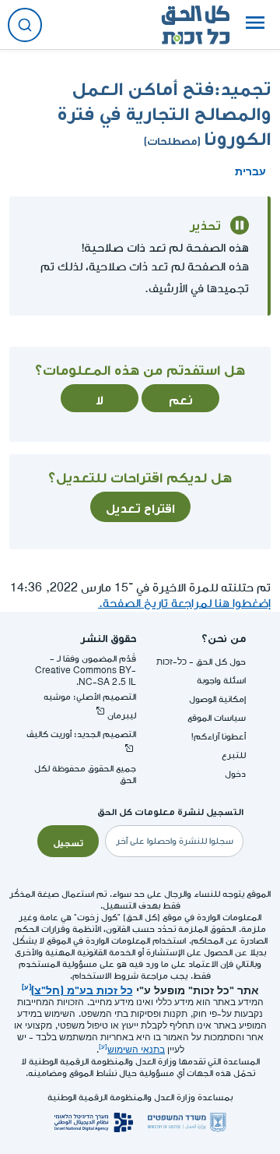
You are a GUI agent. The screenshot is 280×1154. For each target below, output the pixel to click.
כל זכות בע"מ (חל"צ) (82, 988)
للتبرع (234, 755)
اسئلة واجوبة (221, 681)
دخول (235, 774)
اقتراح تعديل (140, 506)
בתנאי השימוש (136, 1050)
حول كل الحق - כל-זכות (201, 662)
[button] (255, 25)
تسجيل (68, 841)
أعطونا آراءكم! (218, 737)
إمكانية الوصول (217, 699)
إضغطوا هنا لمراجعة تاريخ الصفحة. (184, 603)
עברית (250, 169)
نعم (181, 398)
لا (99, 398)
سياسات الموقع (216, 718)
